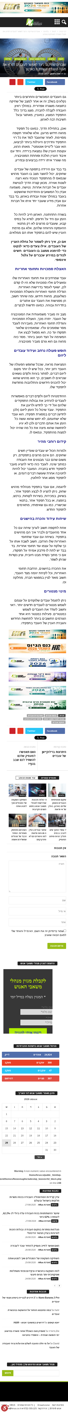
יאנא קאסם (53, 1322)
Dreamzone (44, 1405)
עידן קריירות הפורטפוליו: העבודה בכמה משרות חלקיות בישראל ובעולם (34, 1198)
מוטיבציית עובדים (35, 715)
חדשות (54, 1221)
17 (46, 1135)
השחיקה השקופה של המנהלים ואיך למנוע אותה (19, 802)
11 (38, 1128)
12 (30, 1128)
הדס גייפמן (55, 73)
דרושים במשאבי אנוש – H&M (29, 1322)
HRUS (12, 1405)
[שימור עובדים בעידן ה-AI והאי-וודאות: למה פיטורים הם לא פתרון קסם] (37, 820)
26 (30, 1143)
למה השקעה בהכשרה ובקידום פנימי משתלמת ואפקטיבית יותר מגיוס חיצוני (34, 1272)
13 (22, 1128)
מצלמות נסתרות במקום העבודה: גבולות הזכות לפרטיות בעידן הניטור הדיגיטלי (34, 1231)
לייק (7, 1054)
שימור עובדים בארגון (33, 719)
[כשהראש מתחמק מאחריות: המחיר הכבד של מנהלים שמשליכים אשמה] (18, 820)
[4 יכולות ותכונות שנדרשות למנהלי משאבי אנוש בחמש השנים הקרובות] (37, 790)
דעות (61, 59)
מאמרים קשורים (48, 777)
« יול (39, 1157)
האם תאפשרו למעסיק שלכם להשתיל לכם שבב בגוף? (24, 758)
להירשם (9, 1078)
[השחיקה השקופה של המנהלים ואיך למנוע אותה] (18, 790)
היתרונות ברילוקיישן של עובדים (54, 754)
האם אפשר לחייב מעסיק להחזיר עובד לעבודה (34, 1245)
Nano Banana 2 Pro (49, 1297)
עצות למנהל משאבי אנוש (54, 719)
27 (22, 1143)
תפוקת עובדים (58, 722)
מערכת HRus (44, 1204)
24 (46, 1143)
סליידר (8, 59)
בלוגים (51, 59)
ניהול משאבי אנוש (37, 59)
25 (38, 1143)
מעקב (8, 1062)
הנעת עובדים (20, 59)
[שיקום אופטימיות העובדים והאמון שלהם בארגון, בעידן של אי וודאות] (57, 790)
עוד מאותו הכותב (27, 777)
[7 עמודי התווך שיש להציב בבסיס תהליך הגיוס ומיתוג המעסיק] (57, 820)
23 (55, 1143)
